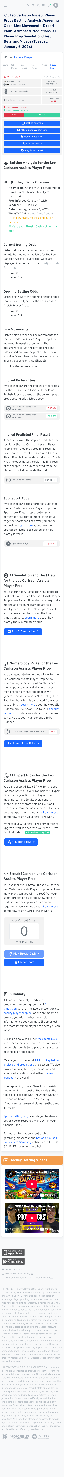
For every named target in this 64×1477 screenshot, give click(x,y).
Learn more (25, 526)
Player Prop (53, 66)
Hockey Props (22, 57)
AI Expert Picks (21, 842)
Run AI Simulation (23, 631)
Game (5, 65)
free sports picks (47, 1039)
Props (44, 65)
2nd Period (24, 66)
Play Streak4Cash (24, 954)
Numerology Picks (23, 743)
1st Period (14, 66)
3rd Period (34, 66)
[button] (56, 5)
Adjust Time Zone (39, 214)
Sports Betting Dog (15, 1116)
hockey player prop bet (18, 1013)
